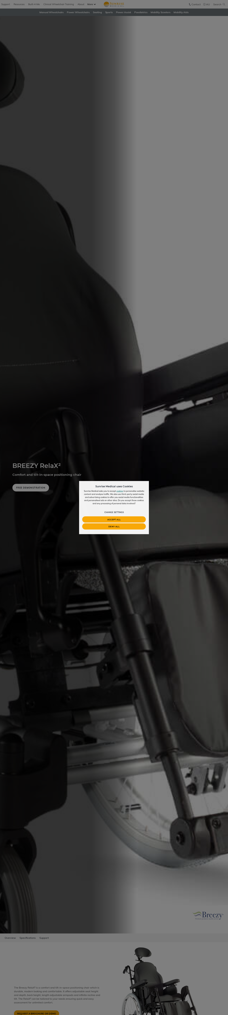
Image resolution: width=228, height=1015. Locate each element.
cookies (119, 491)
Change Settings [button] (114, 512)
